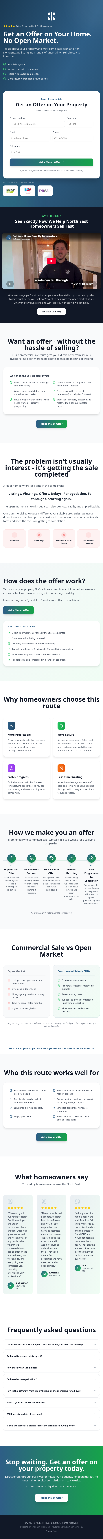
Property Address (18, 118)
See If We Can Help (51, 311)
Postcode (71, 118)
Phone (56, 132)
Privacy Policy (52, 1531)
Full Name (15, 146)
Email (12, 132)
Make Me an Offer (49, 162)
